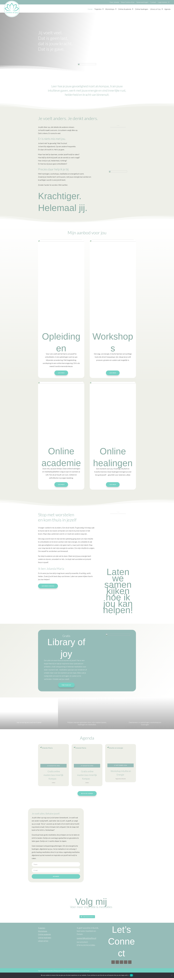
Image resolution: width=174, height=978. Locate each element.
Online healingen (141, 9)
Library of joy (43, 941)
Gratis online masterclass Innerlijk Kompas (53, 775)
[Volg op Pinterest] (129, 962)
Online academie (44, 934)
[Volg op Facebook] (117, 962)
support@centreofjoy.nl (86, 938)
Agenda (167, 9)
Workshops (109, 9)
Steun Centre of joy (127, 2)
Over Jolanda (114, 2)
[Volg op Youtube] (121, 962)
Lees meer (61, 373)
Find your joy (66, 685)
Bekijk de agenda (87, 793)
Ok (131, 975)
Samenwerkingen (142, 2)
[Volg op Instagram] (113, 962)
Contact (153, 2)
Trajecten (98, 9)
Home (90, 9)
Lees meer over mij (48, 586)
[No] (172, 975)
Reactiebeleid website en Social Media (77, 970)
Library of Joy (155, 9)
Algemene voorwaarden (45, 970)
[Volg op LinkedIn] (125, 962)
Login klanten (162, 2)
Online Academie (124, 9)
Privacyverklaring (59, 970)
